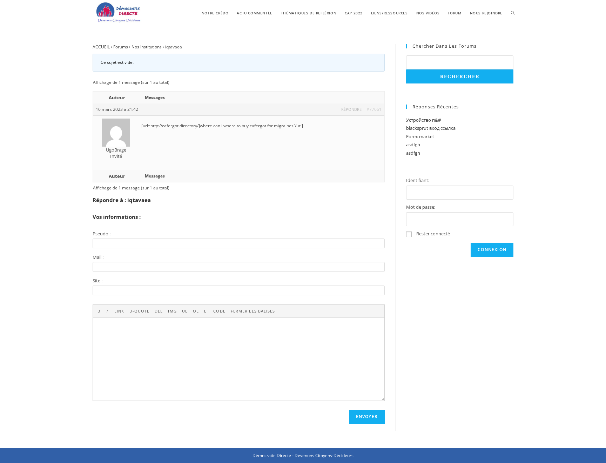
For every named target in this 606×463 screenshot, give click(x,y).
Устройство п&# (423, 120)
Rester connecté (433, 233)
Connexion (492, 250)
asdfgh (413, 144)
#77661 (374, 109)
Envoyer (367, 417)
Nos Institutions (147, 47)
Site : (97, 280)
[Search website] (513, 13)
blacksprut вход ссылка (431, 128)
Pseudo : (101, 233)
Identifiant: (417, 180)
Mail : (98, 257)
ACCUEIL (101, 47)
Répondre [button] (351, 109)
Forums (120, 47)
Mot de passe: (420, 207)
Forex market (420, 136)
